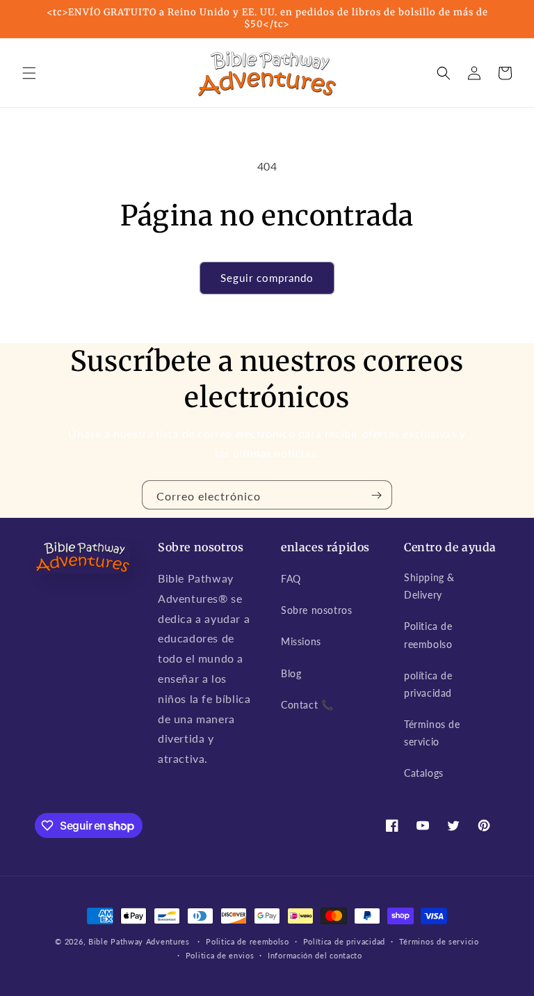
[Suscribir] (376, 494)
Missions (301, 641)
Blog (291, 673)
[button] (29, 73)
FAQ (291, 579)
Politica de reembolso (428, 634)
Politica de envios (220, 955)
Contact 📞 (307, 705)
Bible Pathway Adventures (139, 941)
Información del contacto (315, 955)
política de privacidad (428, 684)
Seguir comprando (267, 277)
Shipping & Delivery (429, 586)
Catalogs (424, 773)
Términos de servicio (432, 733)
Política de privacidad (344, 941)
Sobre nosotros (316, 610)
